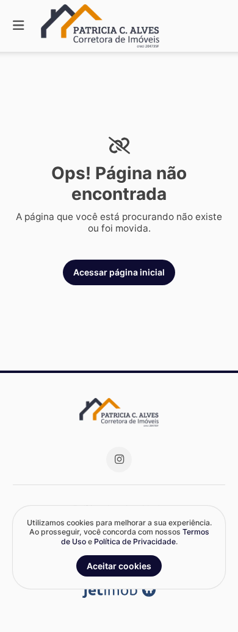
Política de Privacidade (135, 541)
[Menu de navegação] (18, 26)
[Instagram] (119, 459)
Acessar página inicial (119, 272)
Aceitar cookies (119, 566)
